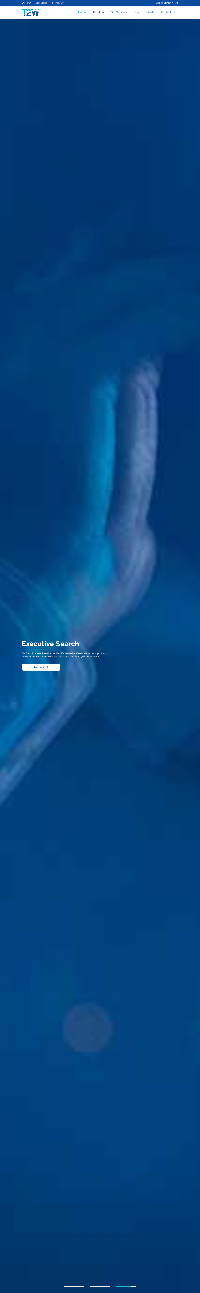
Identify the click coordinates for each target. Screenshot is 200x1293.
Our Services (119, 12)
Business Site (58, 3)
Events (150, 12)
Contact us (168, 12)
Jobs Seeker (41, 3)
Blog (136, 12)
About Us (98, 12)
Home (82, 12)
